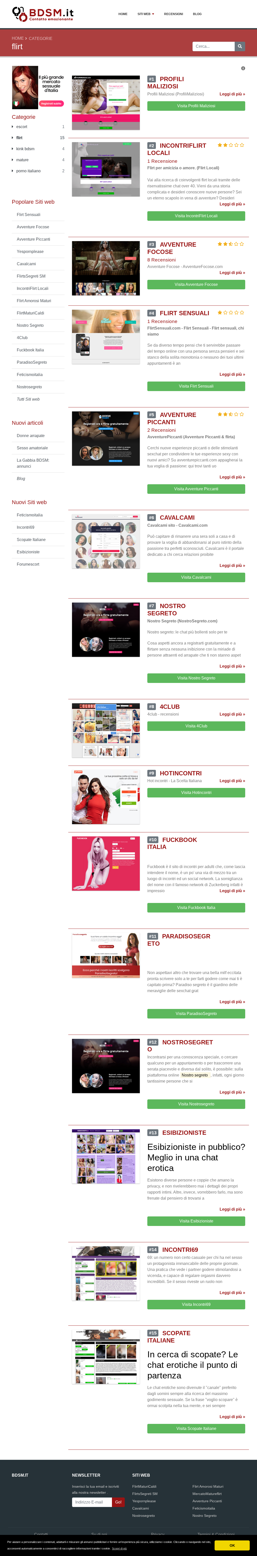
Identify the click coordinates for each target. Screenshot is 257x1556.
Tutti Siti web (28, 399)
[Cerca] (240, 46)
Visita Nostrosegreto (196, 1104)
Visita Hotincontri (196, 792)
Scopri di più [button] (119, 1548)
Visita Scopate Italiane (196, 1428)
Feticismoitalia (30, 374)
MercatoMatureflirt (207, 1494)
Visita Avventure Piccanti (196, 489)
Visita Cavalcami (196, 577)
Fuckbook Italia (30, 350)
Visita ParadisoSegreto (196, 1013)
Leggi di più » (232, 94)
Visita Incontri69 (196, 1304)
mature (22, 160)
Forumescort (28, 564)
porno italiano (28, 171)
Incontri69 (25, 527)
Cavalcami (26, 264)
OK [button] (232, 1545)
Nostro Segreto (30, 325)
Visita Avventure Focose (196, 284)
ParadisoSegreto (32, 362)
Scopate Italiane (31, 540)
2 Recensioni (161, 430)
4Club (22, 338)
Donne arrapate (31, 436)
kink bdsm (24, 149)
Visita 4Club (196, 726)
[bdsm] (38, 87)
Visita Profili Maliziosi (196, 106)
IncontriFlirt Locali (32, 288)
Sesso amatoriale (32, 448)
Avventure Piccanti (33, 239)
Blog (197, 14)
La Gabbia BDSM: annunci (33, 463)
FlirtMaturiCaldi (30, 313)
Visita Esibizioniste (196, 1221)
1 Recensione (162, 161)
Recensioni (173, 14)
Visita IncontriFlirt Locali (196, 216)
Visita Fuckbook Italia (196, 907)
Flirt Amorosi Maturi (34, 301)
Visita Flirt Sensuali (196, 386)
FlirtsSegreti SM (31, 276)
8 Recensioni (161, 259)
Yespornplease (30, 251)
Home (122, 14)
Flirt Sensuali (28, 214)
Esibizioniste (28, 552)
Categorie (40, 38)
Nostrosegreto (29, 387)
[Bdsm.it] (43, 14)
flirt (18, 138)
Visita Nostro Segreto (196, 678)
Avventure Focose (33, 227)
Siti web (144, 14)
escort (21, 127)
